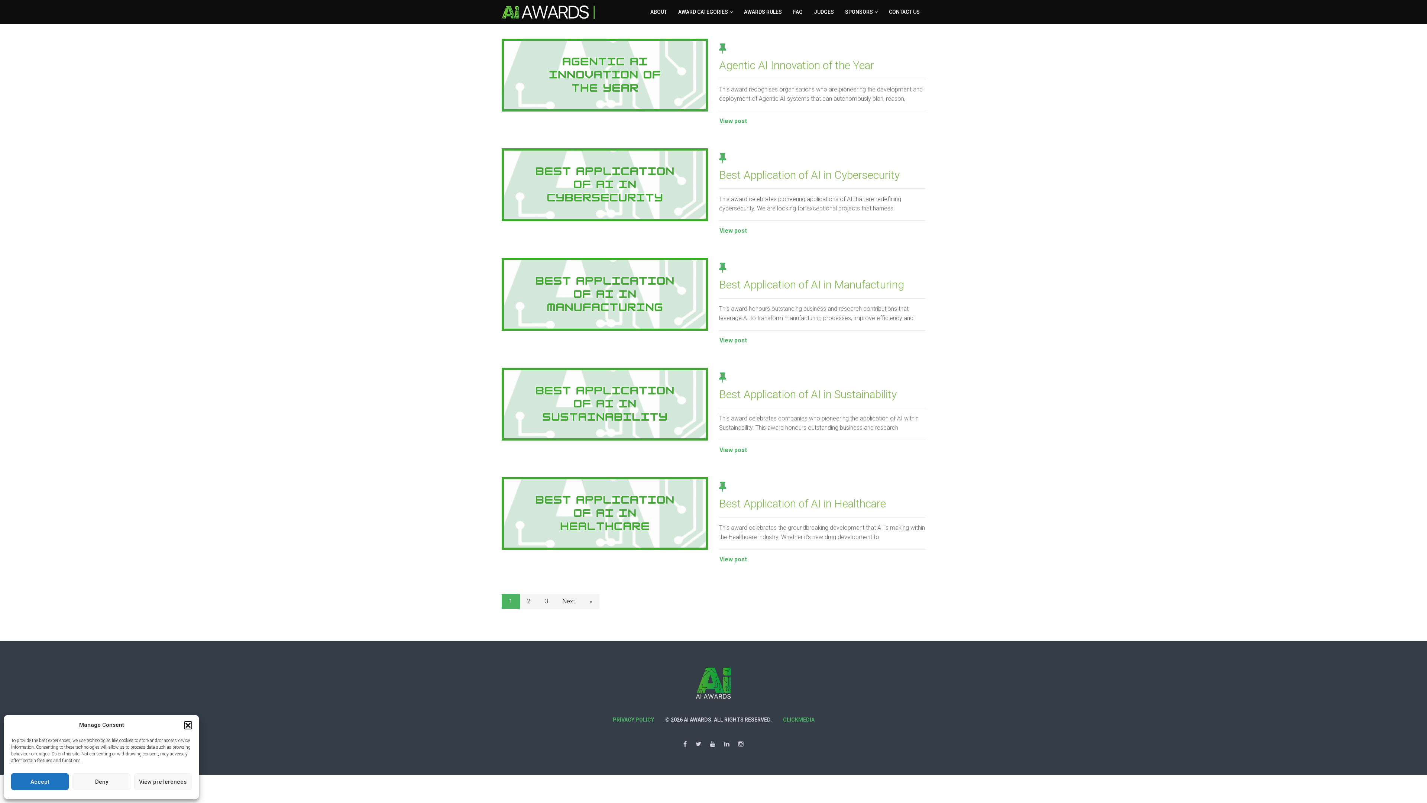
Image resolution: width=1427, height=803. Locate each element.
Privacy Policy (633, 720)
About (658, 12)
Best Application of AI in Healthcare (802, 503)
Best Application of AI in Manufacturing (811, 284)
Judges (824, 12)
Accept (39, 781)
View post (733, 121)
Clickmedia (799, 720)
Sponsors (859, 12)
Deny (101, 781)
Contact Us (904, 12)
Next (569, 601)
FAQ (798, 12)
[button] (188, 725)
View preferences (163, 781)
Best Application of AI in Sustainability (808, 394)
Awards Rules (763, 12)
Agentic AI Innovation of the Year (796, 65)
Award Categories (703, 12)
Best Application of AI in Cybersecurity (809, 174)
